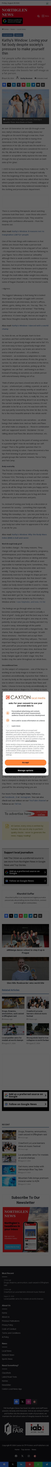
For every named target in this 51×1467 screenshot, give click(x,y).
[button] (25, 726)
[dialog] (26, 733)
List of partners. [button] (31, 741)
